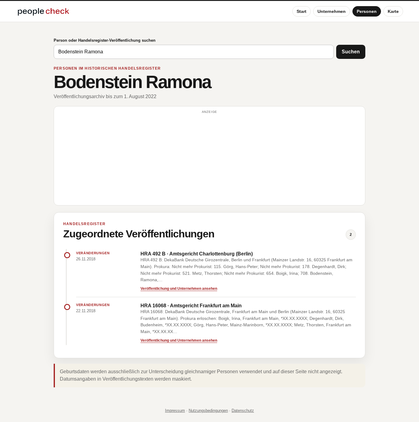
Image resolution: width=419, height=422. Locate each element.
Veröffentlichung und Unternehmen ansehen (178, 288)
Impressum (175, 410)
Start (301, 11)
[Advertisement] (209, 158)
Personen (367, 11)
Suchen (351, 51)
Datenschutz (243, 410)
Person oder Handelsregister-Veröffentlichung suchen (105, 40)
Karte (393, 11)
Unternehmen (331, 11)
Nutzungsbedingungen (208, 410)
